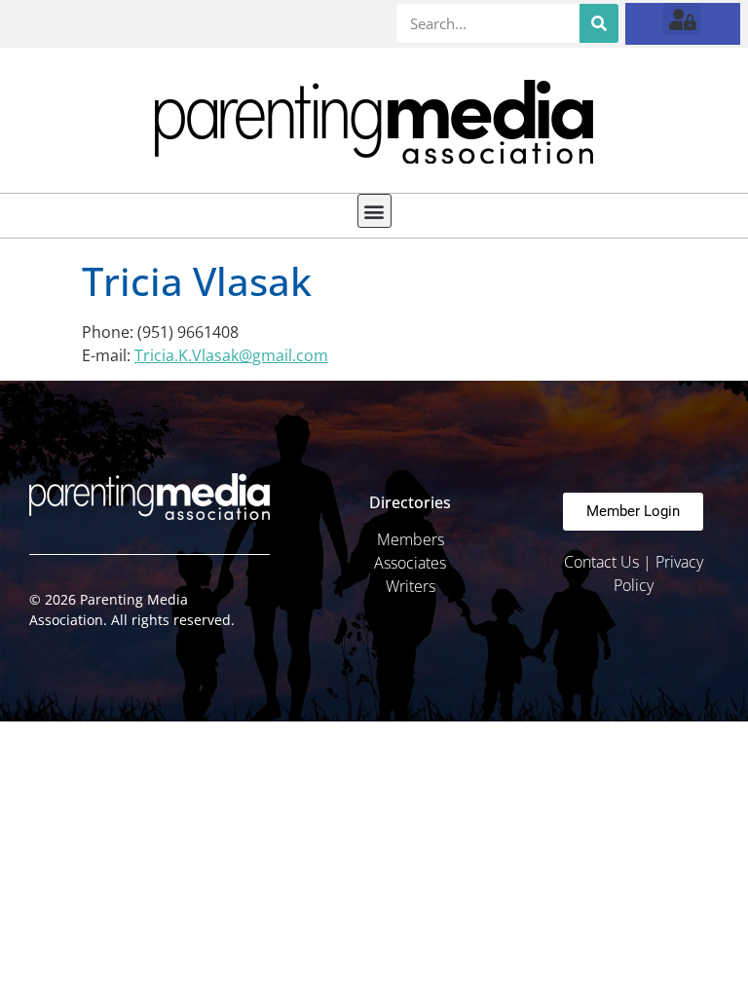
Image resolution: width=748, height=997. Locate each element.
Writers (410, 586)
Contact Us (601, 561)
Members (410, 539)
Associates (410, 562)
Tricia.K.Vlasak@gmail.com (231, 355)
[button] (682, 19)
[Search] (599, 23)
